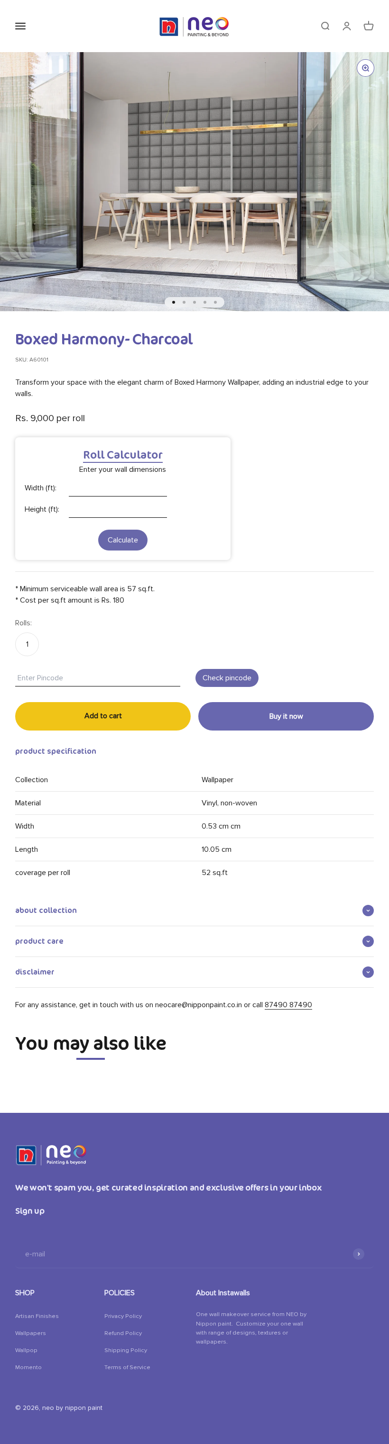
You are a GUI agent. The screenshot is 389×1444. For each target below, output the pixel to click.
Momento (28, 1367)
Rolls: (23, 623)
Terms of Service (127, 1367)
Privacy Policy (123, 1316)
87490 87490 (288, 1005)
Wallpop (26, 1350)
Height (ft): (42, 509)
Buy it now (286, 716)
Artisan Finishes (37, 1316)
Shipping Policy (125, 1350)
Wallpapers (30, 1333)
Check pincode (227, 678)
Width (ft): (40, 488)
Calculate (123, 540)
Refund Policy (123, 1333)
